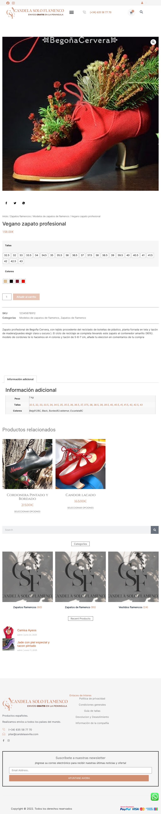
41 (121, 404)
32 (36, 404)
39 (101, 404)
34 (51, 404)
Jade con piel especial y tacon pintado (33, 644)
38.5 (96, 404)
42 (131, 404)
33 (40, 404)
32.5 (31, 404)
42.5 (136, 404)
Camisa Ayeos (26, 630)
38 (91, 404)
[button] (71, 12)
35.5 (66, 404)
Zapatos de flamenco (73, 317)
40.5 (116, 404)
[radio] (7, 255)
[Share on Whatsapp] (23, 203)
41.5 (126, 404)
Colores (9, 271)
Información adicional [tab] (20, 379)
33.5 (46, 404)
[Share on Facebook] (6, 203)
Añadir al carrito (26, 296)
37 (81, 404)
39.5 (106, 404)
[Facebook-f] (3, 740)
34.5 (56, 404)
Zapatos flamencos (20, 216)
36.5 (76, 404)
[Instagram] (13, 3)
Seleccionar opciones (27, 511)
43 (141, 404)
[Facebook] (7, 3)
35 (61, 404)
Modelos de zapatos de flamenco (51, 216)
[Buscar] (155, 530)
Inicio (5, 216)
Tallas (8, 245)
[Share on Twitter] (15, 203)
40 (111, 404)
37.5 (86, 404)
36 (71, 404)
